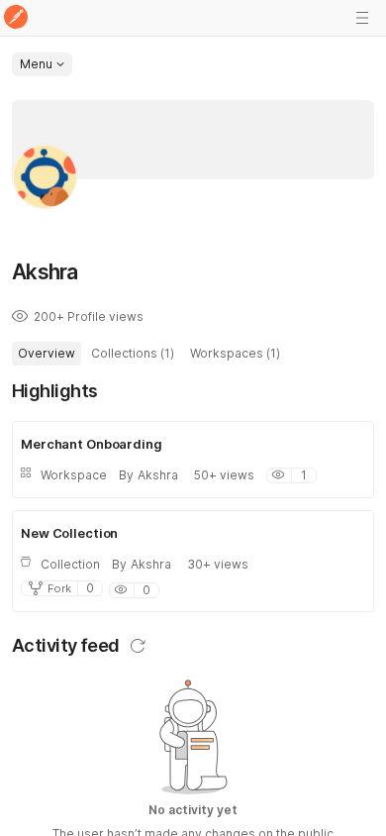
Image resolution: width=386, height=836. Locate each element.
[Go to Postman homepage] (16, 18)
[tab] (46, 354)
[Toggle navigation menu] (362, 18)
